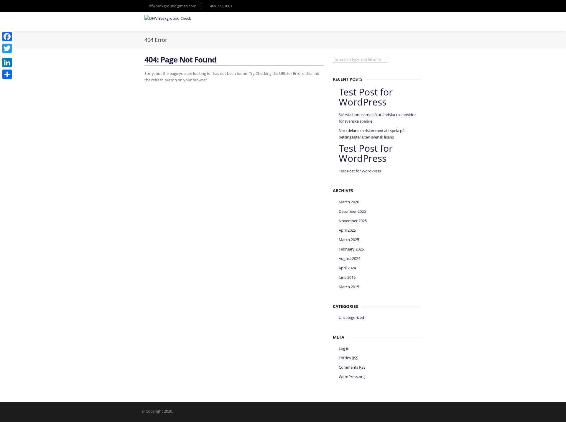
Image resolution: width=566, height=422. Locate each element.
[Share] (7, 74)
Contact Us (408, 24)
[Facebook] (7, 36)
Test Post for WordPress (360, 171)
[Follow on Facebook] (404, 6)
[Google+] (7, 55)
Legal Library (342, 24)
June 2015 (347, 277)
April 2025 (347, 230)
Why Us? (313, 24)
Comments (352, 367)
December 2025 (352, 211)
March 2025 (349, 239)
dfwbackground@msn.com (172, 6)
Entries (348, 357)
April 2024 (347, 268)
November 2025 (353, 220)
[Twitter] (7, 48)
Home (290, 24)
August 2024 (349, 258)
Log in (344, 348)
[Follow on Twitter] (392, 6)
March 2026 (349, 202)
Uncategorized (351, 317)
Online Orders (376, 24)
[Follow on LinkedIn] (416, 6)
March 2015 (349, 286)
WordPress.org (352, 376)
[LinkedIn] (7, 62)
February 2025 (351, 249)
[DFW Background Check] (167, 18)
